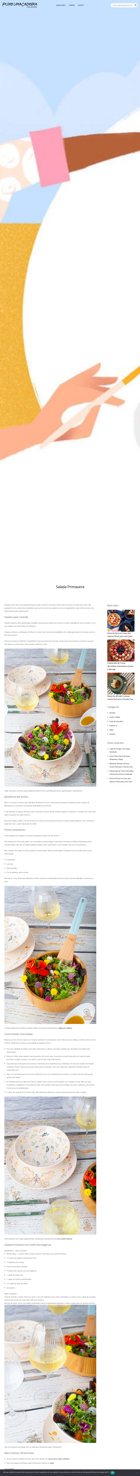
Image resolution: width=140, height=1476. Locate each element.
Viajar (111, 729)
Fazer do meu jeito (116, 721)
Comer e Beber (114, 717)
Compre (72, 5)
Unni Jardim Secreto (64, 1238)
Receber (112, 712)
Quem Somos (61, 5)
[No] (137, 1473)
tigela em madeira (65, 1028)
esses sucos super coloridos (58, 1458)
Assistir (112, 734)
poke (52, 1463)
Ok (113, 1473)
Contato (81, 5)
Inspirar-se (113, 725)
